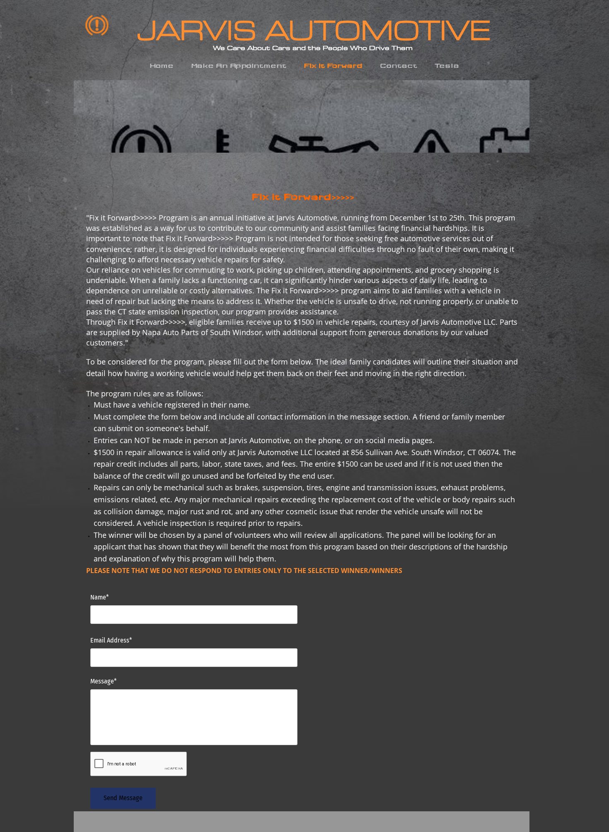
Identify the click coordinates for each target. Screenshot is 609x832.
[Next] (518, 117)
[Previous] (85, 117)
